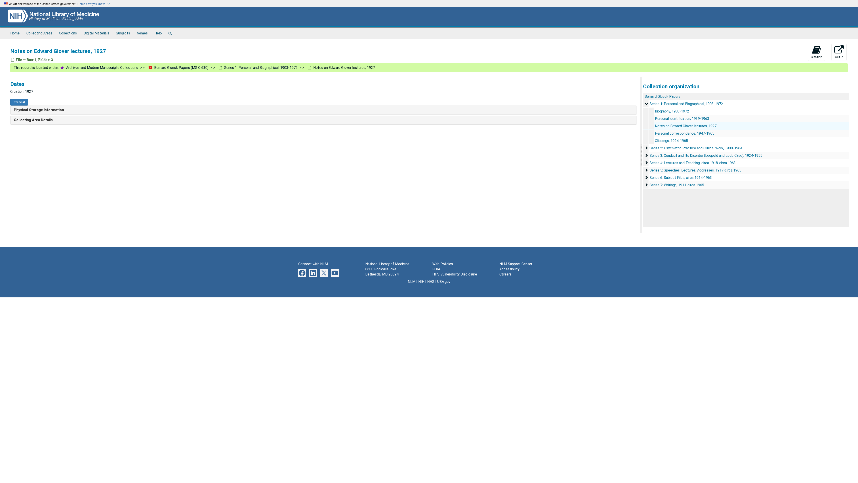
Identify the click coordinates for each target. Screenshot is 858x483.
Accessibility (509, 269)
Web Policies (442, 264)
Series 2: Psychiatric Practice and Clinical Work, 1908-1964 (696, 148)
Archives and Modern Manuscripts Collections (102, 68)
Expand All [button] (19, 102)
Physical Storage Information (39, 110)
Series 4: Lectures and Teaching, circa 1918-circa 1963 (693, 163)
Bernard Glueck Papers (662, 96)
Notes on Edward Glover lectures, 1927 (686, 126)
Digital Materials (96, 33)
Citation (816, 57)
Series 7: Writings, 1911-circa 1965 (677, 185)
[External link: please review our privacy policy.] (302, 273)
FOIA (436, 269)
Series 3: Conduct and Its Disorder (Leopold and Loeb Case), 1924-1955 (706, 155)
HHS (430, 282)
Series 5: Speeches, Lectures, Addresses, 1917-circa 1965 (695, 170)
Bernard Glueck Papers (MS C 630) (181, 68)
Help (158, 33)
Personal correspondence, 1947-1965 (684, 133)
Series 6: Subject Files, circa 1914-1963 (681, 178)
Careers (505, 274)
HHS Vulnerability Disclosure (454, 274)
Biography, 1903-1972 (672, 111)
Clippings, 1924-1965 (671, 141)
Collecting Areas (39, 33)
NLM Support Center (515, 264)
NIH (421, 282)
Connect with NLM (313, 264)
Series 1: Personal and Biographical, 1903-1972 (261, 68)
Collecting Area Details (33, 120)
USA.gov (443, 282)
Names (142, 33)
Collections (68, 33)
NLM (411, 282)
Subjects (123, 33)
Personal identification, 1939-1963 (682, 119)
